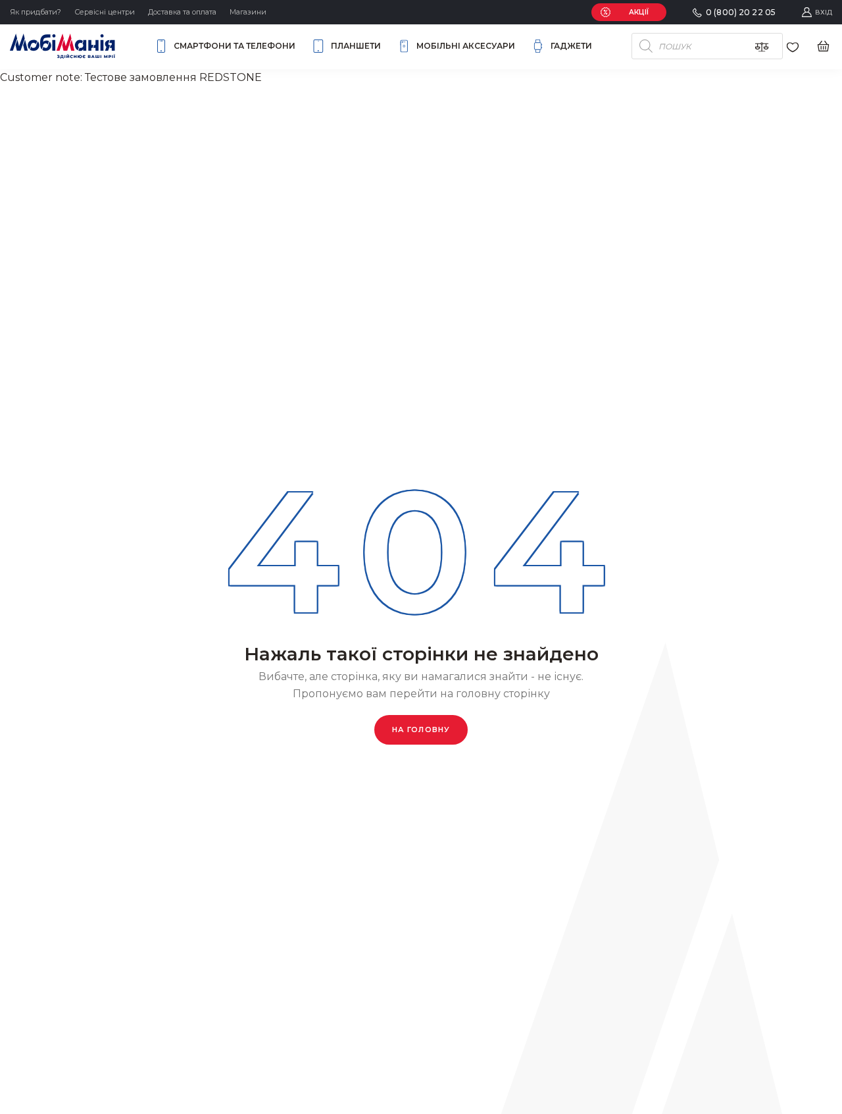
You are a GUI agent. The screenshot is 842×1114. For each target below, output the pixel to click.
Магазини (248, 12)
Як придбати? (35, 12)
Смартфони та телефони (234, 46)
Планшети (356, 46)
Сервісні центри (104, 12)
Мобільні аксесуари (465, 46)
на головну (421, 729)
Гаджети (571, 46)
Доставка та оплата (182, 12)
